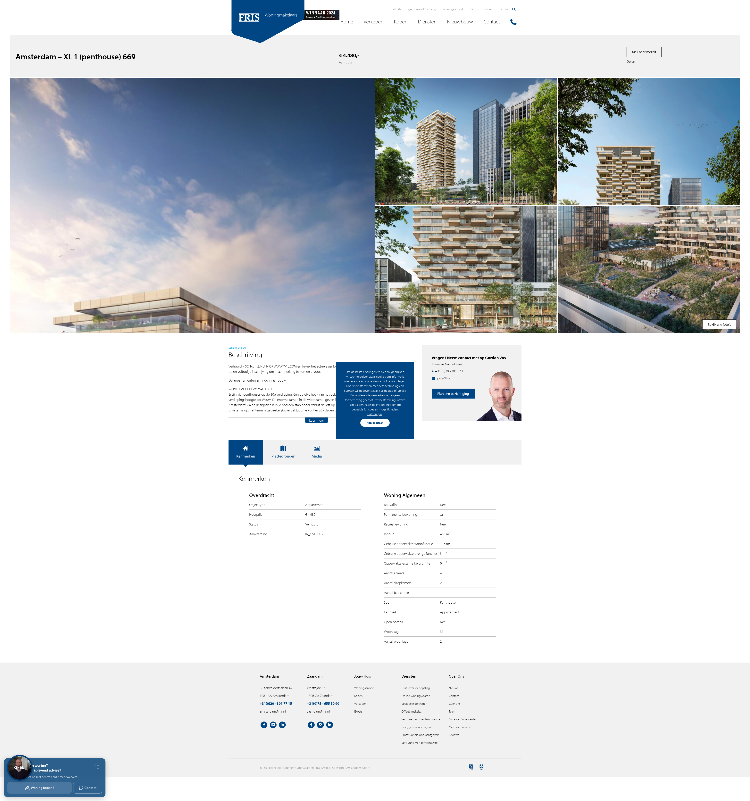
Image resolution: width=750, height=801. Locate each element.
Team (473, 9)
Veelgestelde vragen (414, 704)
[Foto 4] (649, 269)
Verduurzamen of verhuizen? (420, 743)
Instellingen (374, 414)
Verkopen (360, 704)
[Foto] (649, 141)
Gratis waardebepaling (422, 9)
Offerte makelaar (412, 711)
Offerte (397, 9)
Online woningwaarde (416, 696)
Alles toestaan (375, 423)
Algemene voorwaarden (298, 768)
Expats (358, 711)
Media (317, 456)
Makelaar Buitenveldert (463, 719)
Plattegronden (283, 456)
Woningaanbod (453, 9)
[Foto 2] (466, 269)
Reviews (487, 9)
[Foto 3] (466, 141)
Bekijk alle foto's (719, 324)
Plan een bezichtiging (453, 393)
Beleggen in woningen (416, 727)
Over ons (454, 704)
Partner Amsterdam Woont (353, 768)
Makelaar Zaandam (460, 727)
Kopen (358, 696)
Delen (631, 61)
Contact (454, 696)
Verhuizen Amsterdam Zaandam (422, 719)
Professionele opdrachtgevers (420, 735)
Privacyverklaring (325, 768)
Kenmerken (245, 456)
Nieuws (503, 9)
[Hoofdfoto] (192, 205)
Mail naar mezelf (644, 52)
